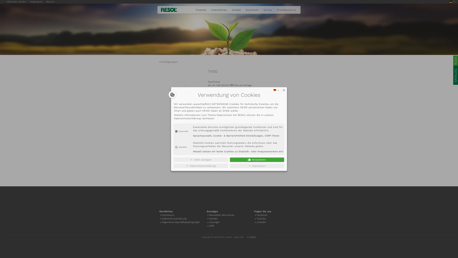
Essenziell (183, 131)
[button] (284, 90)
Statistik (183, 147)
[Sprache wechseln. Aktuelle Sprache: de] (277, 90)
